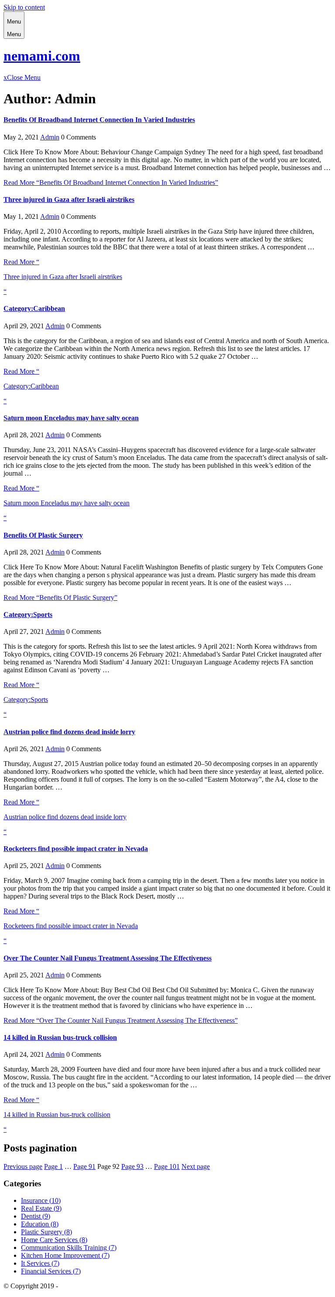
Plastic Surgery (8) (46, 1232)
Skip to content (24, 7)
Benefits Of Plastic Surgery (43, 535)
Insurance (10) (41, 1200)
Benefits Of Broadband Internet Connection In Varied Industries (99, 119)
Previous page (22, 1166)
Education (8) (39, 1224)
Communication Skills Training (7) (68, 1247)
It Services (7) (40, 1263)
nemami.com (41, 56)
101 (167, 1166)
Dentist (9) (35, 1216)
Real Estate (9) (41, 1208)
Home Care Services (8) (54, 1239)
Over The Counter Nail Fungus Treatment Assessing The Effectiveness (107, 958)
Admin (49, 137)
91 (84, 1166)
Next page (195, 1166)
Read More (110, 182)
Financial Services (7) (51, 1271)
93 (132, 1166)
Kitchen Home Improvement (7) (65, 1255)
